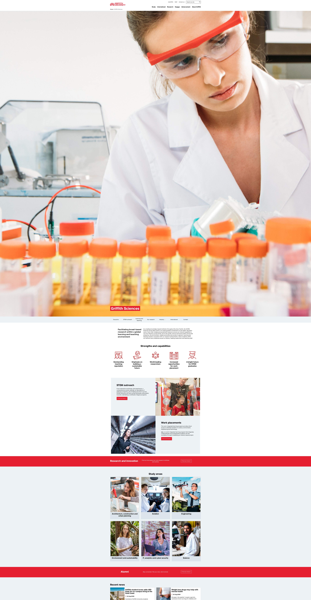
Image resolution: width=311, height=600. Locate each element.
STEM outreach (127, 319)
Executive (116, 319)
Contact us (181, 2)
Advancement (185, 7)
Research (170, 7)
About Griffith (196, 7)
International (161, 7)
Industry (161, 319)
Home (111, 9)
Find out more (122, 398)
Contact (185, 319)
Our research (151, 319)
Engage (177, 7)
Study (154, 7)
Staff (176, 2)
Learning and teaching (139, 319)
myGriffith (170, 2)
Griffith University (117, 4)
